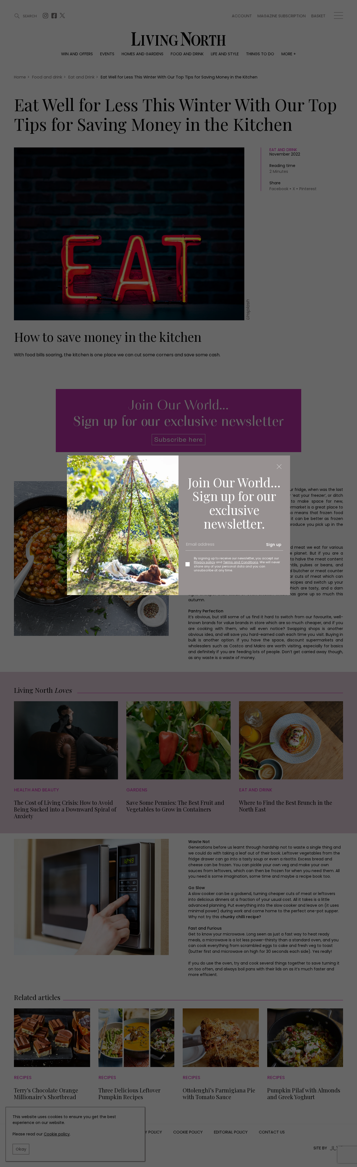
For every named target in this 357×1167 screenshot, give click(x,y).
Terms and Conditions (240, 562)
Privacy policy (204, 562)
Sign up (273, 544)
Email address (198, 547)
